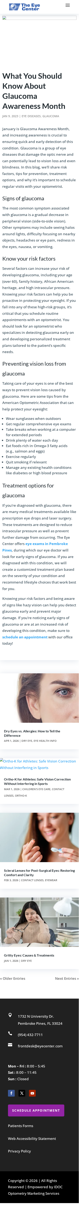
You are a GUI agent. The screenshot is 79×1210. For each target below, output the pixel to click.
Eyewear (51, 880)
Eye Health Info (45, 741)
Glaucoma (50, 116)
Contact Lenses (32, 880)
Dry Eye (26, 741)
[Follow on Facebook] (11, 1093)
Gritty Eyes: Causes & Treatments (29, 955)
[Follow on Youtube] (32, 1093)
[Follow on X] (21, 1093)
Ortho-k (21, 795)
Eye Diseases (31, 116)
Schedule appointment (36, 1110)
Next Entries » (67, 978)
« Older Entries (12, 978)
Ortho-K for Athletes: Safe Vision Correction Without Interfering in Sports (37, 781)
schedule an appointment (24, 637)
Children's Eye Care (36, 789)
